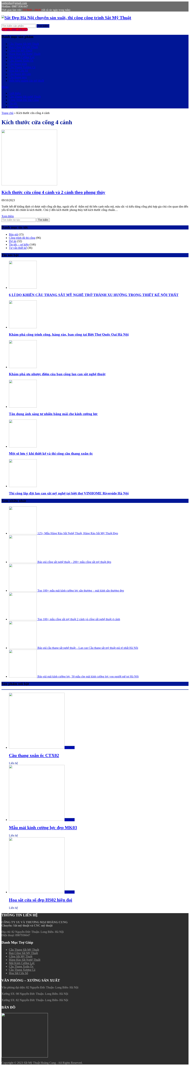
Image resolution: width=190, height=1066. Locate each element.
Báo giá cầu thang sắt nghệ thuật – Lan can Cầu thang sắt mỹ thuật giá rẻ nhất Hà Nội (87, 647)
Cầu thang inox (18, 77)
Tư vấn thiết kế (18, 247)
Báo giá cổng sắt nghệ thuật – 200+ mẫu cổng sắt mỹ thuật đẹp (74, 561)
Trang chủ (7, 113)
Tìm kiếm (43, 26)
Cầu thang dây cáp (20, 74)
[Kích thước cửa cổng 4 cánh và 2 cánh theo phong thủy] (29, 184)
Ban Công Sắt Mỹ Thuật (23, 47)
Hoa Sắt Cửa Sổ (18, 70)
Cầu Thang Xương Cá (22, 67)
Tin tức (13, 103)
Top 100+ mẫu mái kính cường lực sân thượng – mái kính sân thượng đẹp (80, 590)
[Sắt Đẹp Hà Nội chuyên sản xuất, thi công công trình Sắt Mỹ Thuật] (66, 17)
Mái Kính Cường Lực (22, 57)
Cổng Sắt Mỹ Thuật (20, 50)
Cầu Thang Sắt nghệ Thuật (25, 96)
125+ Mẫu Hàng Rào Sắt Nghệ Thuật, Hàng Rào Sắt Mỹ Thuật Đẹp (77, 533)
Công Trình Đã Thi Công (24, 100)
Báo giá (13, 106)
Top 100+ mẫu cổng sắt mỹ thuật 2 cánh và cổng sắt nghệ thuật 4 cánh (78, 619)
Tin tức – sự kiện (19, 244)
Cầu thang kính (18, 63)
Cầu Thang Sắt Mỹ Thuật (24, 43)
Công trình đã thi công (22, 237)
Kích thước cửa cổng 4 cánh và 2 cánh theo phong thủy (53, 192)
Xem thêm (7, 216)
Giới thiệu (15, 93)
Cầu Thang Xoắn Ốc (21, 60)
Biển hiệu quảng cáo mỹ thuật (26, 80)
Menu (4, 87)
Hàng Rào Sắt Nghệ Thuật (24, 53)
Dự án (12, 241)
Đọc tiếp (70, 747)
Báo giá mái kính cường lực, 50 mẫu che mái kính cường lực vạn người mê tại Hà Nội (88, 676)
